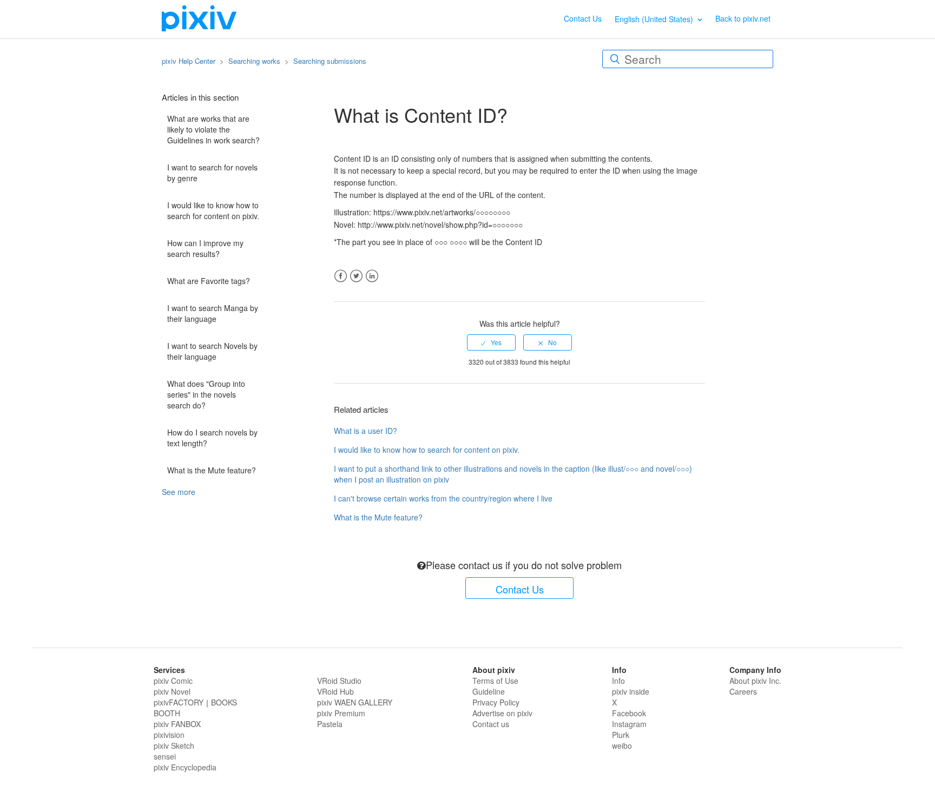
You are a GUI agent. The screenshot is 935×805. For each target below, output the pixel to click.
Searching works (254, 61)
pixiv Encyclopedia (185, 767)
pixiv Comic (173, 680)
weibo (622, 745)
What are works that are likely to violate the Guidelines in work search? (213, 129)
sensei (165, 756)
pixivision (169, 734)
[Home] (199, 17)
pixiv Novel (172, 691)
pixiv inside (630, 691)
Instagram (629, 723)
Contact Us (583, 18)
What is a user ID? (365, 430)
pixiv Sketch (174, 745)
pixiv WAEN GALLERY (354, 702)
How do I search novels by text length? (212, 437)
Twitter (356, 276)
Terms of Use (495, 680)
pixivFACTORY (178, 702)
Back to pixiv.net (743, 18)
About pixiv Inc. (755, 680)
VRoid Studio (339, 680)
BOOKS (224, 702)
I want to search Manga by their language (212, 313)
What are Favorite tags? (208, 280)
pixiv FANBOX (177, 723)
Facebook (340, 276)
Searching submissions (329, 61)
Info (618, 680)
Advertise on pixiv (502, 713)
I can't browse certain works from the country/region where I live (443, 498)
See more (178, 491)
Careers (743, 691)
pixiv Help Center (188, 61)
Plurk (620, 734)
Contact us (490, 723)
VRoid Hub (335, 691)
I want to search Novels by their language (212, 351)
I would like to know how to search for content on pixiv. (213, 210)
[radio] (491, 342)
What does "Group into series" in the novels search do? (206, 394)
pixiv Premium (341, 713)
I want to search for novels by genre (212, 172)
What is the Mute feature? (211, 470)
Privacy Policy (495, 702)
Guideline (488, 691)
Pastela (330, 723)
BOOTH (167, 713)
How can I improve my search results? (205, 248)
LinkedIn (372, 276)
